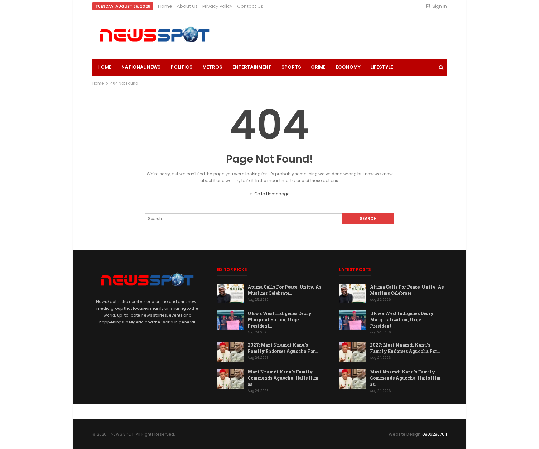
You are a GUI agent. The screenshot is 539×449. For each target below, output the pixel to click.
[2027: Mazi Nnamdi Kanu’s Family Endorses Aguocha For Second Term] (230, 352)
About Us (187, 6)
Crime (318, 67)
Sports (291, 67)
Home (165, 6)
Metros (212, 67)
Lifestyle (382, 67)
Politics (181, 67)
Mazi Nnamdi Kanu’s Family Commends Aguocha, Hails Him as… (283, 378)
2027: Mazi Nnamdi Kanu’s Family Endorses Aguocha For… (283, 348)
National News (141, 67)
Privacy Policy (217, 6)
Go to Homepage (271, 194)
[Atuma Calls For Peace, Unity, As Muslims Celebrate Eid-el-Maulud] (230, 294)
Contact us (250, 6)
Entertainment (251, 67)
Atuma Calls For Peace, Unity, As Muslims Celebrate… (284, 290)
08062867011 (434, 434)
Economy (348, 67)
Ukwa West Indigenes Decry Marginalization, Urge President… (280, 319)
